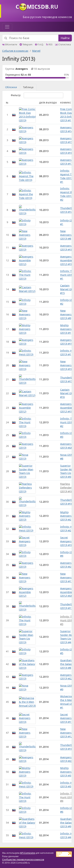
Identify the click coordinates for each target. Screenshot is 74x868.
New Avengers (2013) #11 (66, 577)
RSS (50, 44)
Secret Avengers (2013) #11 (66, 718)
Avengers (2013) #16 (66, 150)
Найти (65, 38)
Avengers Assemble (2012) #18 (66, 260)
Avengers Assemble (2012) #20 (66, 592)
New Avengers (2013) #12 (66, 732)
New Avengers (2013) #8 (65, 234)
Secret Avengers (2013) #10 (66, 541)
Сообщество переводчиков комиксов (23, 859)
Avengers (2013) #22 (66, 676)
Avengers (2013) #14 (66, 129)
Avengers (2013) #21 (66, 564)
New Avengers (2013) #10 (66, 365)
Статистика (64, 44)
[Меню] (7, 26)
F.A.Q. (40, 44)
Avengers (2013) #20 (66, 445)
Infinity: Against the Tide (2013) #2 (67, 194)
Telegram (27, 44)
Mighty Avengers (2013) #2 (65, 516)
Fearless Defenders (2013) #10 (66, 487)
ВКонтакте (11, 44)
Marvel (36, 50)
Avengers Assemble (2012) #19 (66, 407)
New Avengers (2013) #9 (65, 314)
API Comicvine (27, 852)
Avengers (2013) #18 (66, 247)
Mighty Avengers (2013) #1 (65, 329)
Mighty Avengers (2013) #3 (65, 771)
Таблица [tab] (28, 87)
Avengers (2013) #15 (66, 140)
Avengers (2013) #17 (66, 161)
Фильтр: (16, 95)
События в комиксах (15, 50)
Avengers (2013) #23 (66, 759)
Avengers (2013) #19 (66, 341)
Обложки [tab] (11, 87)
